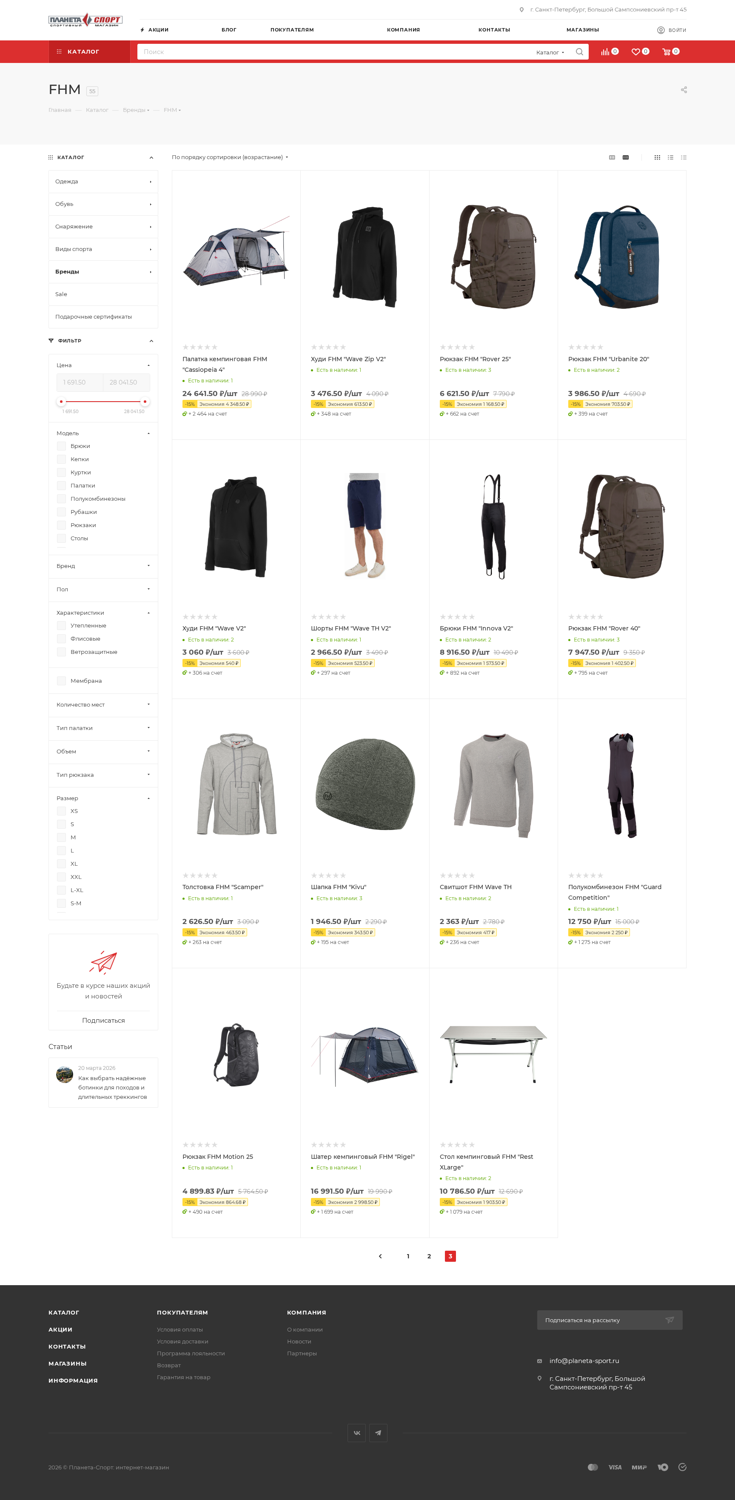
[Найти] (579, 52)
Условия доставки (182, 1341)
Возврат (169, 1365)
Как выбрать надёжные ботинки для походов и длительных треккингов (112, 1087)
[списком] (670, 157)
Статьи (60, 1047)
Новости (299, 1341)
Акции (60, 1329)
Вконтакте (357, 1433)
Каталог (64, 1312)
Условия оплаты (180, 1329)
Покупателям (182, 1312)
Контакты (66, 1346)
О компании (305, 1329)
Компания (307, 1312)
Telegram (378, 1433)
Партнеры (302, 1353)
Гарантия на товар (184, 1377)
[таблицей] (683, 157)
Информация (73, 1380)
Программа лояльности (191, 1353)
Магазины (67, 1363)
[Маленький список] (612, 157)
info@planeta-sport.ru (584, 1361)
